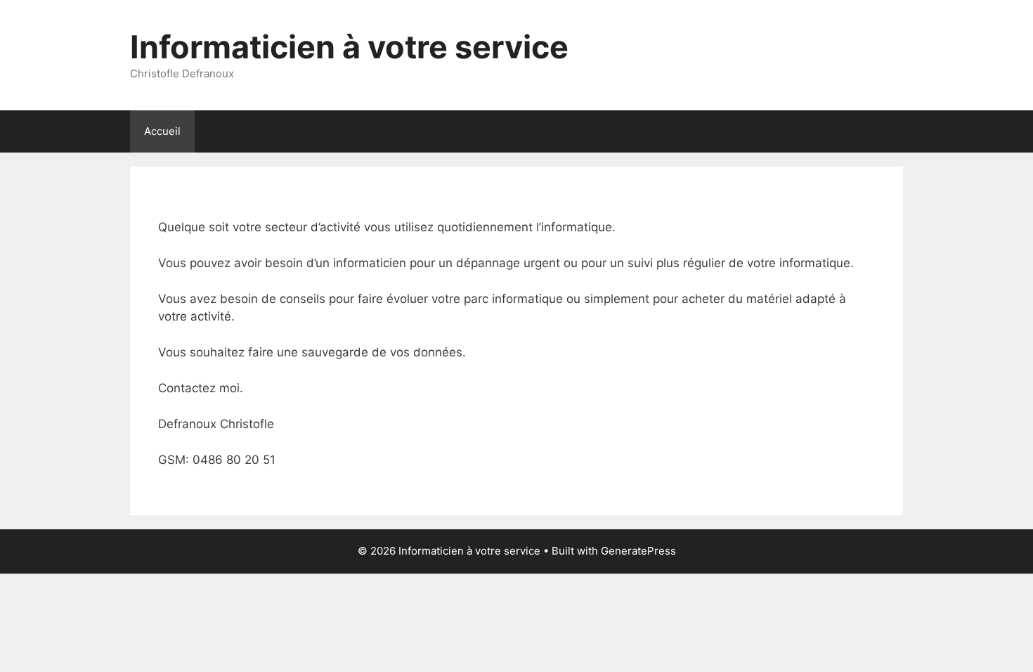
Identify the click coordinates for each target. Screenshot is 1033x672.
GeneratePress (638, 550)
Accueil (162, 131)
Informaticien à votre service (349, 46)
